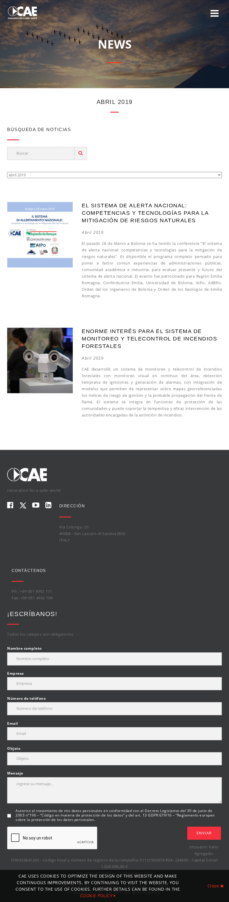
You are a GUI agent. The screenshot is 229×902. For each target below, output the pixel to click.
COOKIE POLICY (97, 895)
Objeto (13, 748)
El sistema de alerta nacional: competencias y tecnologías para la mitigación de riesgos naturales (145, 213)
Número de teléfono (26, 698)
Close (214, 886)
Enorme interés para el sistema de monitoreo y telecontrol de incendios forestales (149, 338)
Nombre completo (24, 648)
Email (12, 723)
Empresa (15, 673)
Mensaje (15, 773)
